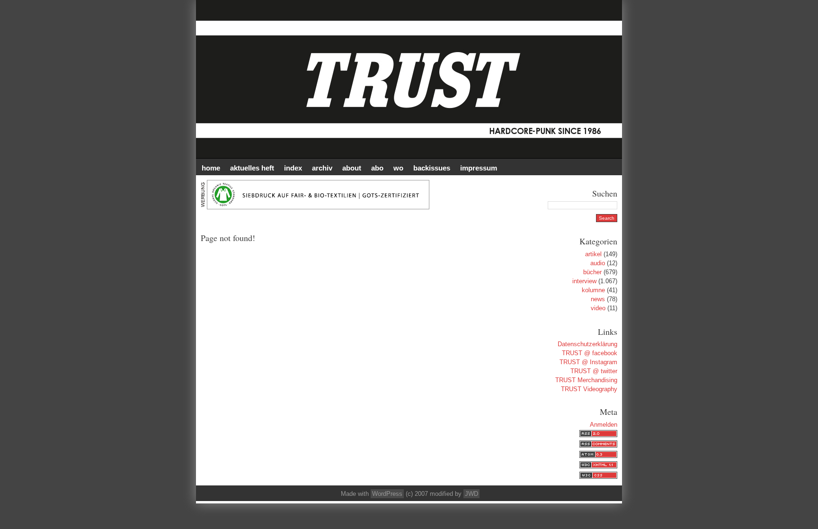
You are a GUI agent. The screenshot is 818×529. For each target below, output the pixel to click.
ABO (377, 168)
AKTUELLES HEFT (252, 168)
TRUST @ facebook (589, 353)
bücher (592, 272)
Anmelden (603, 424)
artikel (593, 254)
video (598, 308)
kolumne (593, 290)
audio (597, 263)
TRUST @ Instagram (588, 362)
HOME (211, 168)
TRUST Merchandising (586, 380)
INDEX (293, 168)
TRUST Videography (589, 389)
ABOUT (351, 168)
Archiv (322, 168)
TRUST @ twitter (593, 371)
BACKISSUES (431, 168)
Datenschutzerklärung (587, 344)
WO (398, 168)
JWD (471, 493)
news (598, 299)
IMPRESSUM (478, 168)
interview (584, 281)
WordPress (387, 493)
